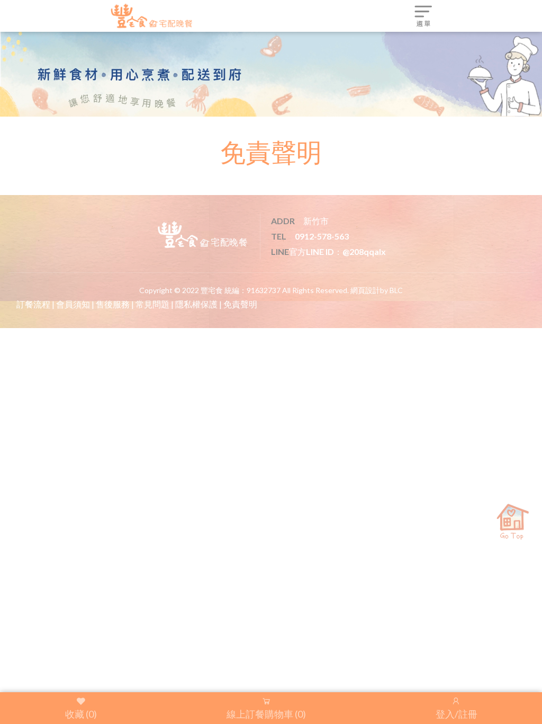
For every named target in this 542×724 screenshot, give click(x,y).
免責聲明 (240, 304)
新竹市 (316, 221)
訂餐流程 (33, 304)
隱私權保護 (196, 304)
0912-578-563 (322, 236)
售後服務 (113, 304)
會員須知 (73, 304)
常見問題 (152, 304)
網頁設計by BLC (376, 290)
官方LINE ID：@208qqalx (337, 251)
